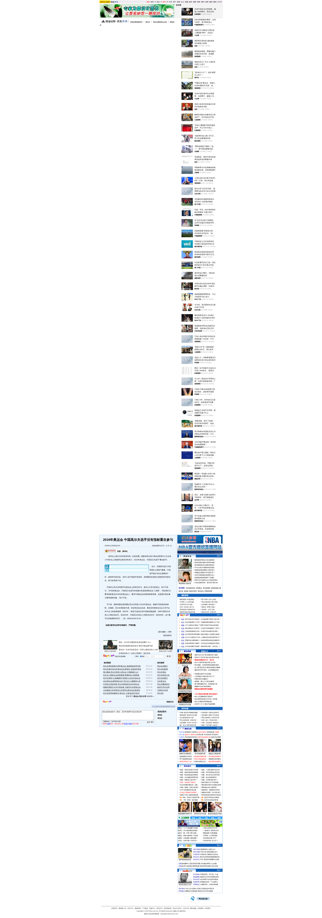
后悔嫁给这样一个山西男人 (209, 882)
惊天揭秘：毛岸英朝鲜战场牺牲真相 (207, 665)
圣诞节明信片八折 (186, 761)
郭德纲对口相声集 (191, 732)
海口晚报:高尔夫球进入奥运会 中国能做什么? (121, 672)
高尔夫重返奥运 (163, 684)
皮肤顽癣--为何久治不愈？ (189, 723)
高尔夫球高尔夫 (163, 675)
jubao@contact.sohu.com (169, 914)
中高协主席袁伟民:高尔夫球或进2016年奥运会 (121, 684)
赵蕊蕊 (197, 577)
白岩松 (197, 583)
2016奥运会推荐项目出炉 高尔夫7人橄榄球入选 (121, 681)
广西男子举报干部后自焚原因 (208, 625)
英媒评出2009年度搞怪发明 (209, 877)
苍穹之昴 (185, 665)
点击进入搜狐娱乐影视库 (188, 792)
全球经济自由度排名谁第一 (210, 631)
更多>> (219, 556)
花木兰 (212, 660)
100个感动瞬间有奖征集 (188, 790)
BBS (202, 2)
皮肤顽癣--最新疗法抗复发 (210, 715)
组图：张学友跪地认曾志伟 (211, 772)
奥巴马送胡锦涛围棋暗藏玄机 (210, 857)
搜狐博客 (187, 556)
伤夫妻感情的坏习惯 (187, 718)
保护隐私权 (167, 908)
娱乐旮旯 (196, 879)
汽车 (170, 2)
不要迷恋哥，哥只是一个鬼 (209, 874)
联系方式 (160, 908)
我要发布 (170, 702)
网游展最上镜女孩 (185, 583)
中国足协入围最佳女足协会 (209, 854)
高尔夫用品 (161, 672)
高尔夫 (148, 22)
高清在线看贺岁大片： (202, 660)
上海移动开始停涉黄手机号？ (210, 637)
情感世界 (196, 882)
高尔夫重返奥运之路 (160, 22)
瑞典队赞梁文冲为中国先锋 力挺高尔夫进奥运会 (122, 687)
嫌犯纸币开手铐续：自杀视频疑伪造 (207, 670)
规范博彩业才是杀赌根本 (206, 560)
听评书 (181, 732)
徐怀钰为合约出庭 (200, 814)
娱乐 (158, 2)
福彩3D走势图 (216, 737)
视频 (186, 2)
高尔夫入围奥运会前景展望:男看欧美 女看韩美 (121, 675)
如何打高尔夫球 (163, 687)
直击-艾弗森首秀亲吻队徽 (203, 701)
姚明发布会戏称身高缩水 (206, 565)
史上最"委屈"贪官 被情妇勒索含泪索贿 (207, 667)
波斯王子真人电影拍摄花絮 (189, 795)
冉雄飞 (197, 580)
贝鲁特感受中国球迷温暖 (206, 562)
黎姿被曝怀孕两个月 (185, 814)
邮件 (190, 2)
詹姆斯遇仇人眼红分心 (207, 849)
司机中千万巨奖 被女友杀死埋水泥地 (207, 657)
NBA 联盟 (196, 849)
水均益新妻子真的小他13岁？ (211, 619)
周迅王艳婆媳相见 (200, 759)
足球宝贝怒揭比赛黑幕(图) (191, 866)
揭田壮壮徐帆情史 (185, 754)
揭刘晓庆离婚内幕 (200, 756)
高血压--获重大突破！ (209, 607)
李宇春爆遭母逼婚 (186, 759)
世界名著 (200, 734)
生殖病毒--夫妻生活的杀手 (210, 712)
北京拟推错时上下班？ (192, 622)
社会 (182, 646)
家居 (178, 2)
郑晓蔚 (197, 572)
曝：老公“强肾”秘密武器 (188, 725)
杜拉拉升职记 (201, 732)
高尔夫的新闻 (162, 669)
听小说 (181, 734)
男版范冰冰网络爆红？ (192, 640)
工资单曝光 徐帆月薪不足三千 (205, 676)
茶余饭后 (187, 766)
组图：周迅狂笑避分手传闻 (189, 770)
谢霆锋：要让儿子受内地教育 (204, 681)
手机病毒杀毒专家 (191, 737)
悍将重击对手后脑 (185, 705)
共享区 (181, 737)
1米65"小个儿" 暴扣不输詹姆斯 (205, 704)
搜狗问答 (184, 615)
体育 (152, 2)
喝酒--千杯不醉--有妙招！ (210, 725)
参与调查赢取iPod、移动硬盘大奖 (206, 684)
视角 (182, 625)
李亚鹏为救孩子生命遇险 (203, 674)
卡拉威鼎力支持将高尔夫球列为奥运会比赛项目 (121, 690)
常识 (182, 631)
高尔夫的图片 (162, 678)
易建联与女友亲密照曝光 (203, 686)
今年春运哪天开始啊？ (192, 646)
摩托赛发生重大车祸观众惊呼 (211, 785)
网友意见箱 (203, 899)
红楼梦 (217, 732)
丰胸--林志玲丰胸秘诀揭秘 (189, 712)
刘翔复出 (199, 588)
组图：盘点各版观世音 (209, 777)
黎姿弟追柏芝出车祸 (215, 814)
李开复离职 (206, 588)
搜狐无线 (188, 729)
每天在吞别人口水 (185, 885)
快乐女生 (201, 591)
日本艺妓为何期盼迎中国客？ (210, 643)
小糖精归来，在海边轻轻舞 (209, 884)
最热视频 (187, 651)
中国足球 (196, 854)
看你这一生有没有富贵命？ (129, 650)
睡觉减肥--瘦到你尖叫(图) (188, 715)
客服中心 (152, 908)
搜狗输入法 (122, 908)
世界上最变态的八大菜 (149, 650)
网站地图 (193, 908)
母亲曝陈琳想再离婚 (185, 691)
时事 (182, 643)
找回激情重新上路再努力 (206, 570)
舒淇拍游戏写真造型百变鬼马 (211, 795)
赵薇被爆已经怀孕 (186, 756)
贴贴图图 (196, 877)
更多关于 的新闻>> (140, 696)
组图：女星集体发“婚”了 (210, 780)
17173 (219, 2)
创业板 (186, 591)
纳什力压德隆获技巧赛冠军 (204, 696)
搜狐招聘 (138, 908)
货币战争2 (214, 734)
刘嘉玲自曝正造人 (200, 761)
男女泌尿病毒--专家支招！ (189, 720)
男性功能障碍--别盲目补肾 (210, 718)
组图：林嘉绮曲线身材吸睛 (189, 772)
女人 (182, 2)
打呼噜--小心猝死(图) (187, 602)
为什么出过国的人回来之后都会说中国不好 (199, 888)
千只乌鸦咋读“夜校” (191, 625)
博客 (198, 2)
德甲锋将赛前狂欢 (185, 860)
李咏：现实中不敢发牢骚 (191, 797)
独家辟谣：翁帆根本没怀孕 (211, 790)
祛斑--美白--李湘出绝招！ (210, 720)
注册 (108, 724)
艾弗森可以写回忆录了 (207, 572)
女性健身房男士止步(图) (209, 863)
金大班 (213, 662)
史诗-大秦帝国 (199, 662)
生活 (182, 628)
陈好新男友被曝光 (215, 761)
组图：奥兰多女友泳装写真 (211, 775)
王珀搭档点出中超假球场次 (208, 580)
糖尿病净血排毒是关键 (187, 612)
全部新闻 (200, 908)
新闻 (148, 2)
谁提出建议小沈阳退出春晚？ (210, 634)
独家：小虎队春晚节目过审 (211, 770)
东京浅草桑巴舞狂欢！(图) (189, 785)
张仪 (196, 565)
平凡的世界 (207, 734)
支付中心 (130, 908)
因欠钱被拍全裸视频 (185, 571)
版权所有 (183, 911)
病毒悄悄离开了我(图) (206, 577)
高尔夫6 (160, 693)
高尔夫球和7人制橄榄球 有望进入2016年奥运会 (121, 678)
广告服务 (145, 908)
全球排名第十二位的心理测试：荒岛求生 (134, 653)
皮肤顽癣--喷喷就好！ (209, 604)
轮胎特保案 (215, 588)
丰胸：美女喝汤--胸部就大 (210, 723)
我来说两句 (156, 546)
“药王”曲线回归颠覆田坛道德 (209, 859)
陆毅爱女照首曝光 (215, 759)
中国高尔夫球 (162, 690)
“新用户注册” (128, 724)
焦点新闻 (196, 874)
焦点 (182, 622)
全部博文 (208, 908)
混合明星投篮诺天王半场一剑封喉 (206, 699)
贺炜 (196, 562)
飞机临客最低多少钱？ (192, 631)
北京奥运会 (161, 681)
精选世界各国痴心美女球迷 (209, 866)
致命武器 (208, 662)
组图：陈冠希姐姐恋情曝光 (189, 775)
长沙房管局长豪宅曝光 (192, 634)
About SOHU (177, 908)
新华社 (125, 551)
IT (167, 2)
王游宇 (197, 575)
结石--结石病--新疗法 (187, 607)
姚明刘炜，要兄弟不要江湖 (208, 583)
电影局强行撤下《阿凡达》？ (210, 646)
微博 (194, 2)
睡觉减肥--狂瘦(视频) (187, 599)
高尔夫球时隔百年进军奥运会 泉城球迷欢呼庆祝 (122, 666)
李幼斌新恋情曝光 (215, 756)
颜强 (196, 560)
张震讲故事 (210, 732)
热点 (182, 640)
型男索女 (196, 884)
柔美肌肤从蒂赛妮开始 (187, 609)
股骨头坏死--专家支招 (209, 612)
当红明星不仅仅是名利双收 (209, 879)
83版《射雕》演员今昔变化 (189, 787)
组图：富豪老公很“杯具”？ (189, 780)
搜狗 (214, 2)
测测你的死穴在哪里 (165, 651)
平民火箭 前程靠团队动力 (208, 852)
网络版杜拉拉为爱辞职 (209, 787)
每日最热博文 (190, 588)
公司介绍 (186, 908)
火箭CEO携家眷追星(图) (206, 567)
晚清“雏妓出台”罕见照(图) (210, 782)
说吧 (206, 2)
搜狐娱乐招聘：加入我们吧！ (211, 792)
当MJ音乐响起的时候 (211, 800)
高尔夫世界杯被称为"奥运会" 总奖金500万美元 (121, 693)
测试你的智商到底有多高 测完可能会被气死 (136, 646)
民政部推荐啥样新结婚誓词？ (210, 640)
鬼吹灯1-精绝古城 (191, 734)
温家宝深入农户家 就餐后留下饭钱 (206, 655)
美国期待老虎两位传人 (207, 575)
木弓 (196, 567)
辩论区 (160, 718)
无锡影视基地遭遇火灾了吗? (210, 622)
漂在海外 (182, 888)
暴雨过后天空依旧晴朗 (205, 891)
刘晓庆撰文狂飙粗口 (201, 679)
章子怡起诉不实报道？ (192, 619)
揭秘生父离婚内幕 (215, 754)
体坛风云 (196, 857)
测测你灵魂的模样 (110, 651)
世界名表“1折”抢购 (186, 604)
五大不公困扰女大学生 (192, 637)
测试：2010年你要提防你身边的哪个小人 (135, 642)
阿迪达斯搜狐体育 (136, 22)
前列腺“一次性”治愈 (208, 609)
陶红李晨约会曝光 (185, 678)
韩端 (196, 570)
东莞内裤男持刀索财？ (192, 643)
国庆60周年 (193, 591)
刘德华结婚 (208, 591)
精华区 (160, 715)
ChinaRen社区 (187, 870)
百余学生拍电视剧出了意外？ (210, 628)
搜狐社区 (187, 845)
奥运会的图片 (162, 666)
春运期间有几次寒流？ (192, 628)
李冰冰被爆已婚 (200, 754)
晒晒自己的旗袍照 (191, 891)
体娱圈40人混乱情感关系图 (191, 863)
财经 (164, 2)
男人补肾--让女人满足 (209, 599)
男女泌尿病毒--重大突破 (210, 602)
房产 (174, 2)
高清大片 (204, 651)
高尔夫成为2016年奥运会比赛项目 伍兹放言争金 (122, 669)
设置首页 (114, 908)
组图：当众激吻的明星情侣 (189, 777)
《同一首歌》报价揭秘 (190, 800)
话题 (182, 637)
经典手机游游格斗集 (204, 737)
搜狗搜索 (108, 656)
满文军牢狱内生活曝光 (211, 797)
